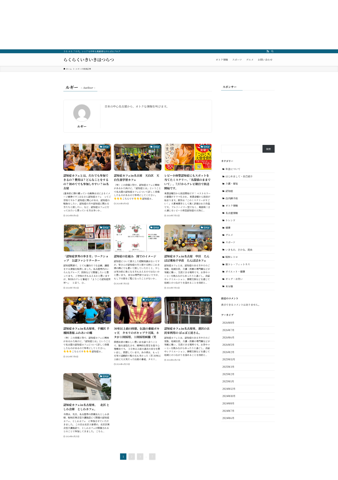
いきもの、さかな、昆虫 (239, 249)
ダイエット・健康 (235, 271)
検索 (268, 149)
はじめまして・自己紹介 (239, 176)
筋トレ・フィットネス (238, 264)
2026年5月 (228, 344)
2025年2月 (228, 374)
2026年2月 (228, 352)
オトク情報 (232, 205)
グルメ (229, 235)
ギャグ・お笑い (234, 279)
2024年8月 (228, 403)
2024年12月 (228, 388)
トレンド (230, 220)
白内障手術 (232, 198)
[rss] (267, 51)
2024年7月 (228, 410)
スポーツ (230, 242)
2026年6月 (228, 337)
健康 (228, 227)
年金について (233, 169)
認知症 (229, 191)
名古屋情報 (232, 213)
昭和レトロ (232, 257)
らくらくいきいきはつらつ (88, 59)
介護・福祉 (232, 183)
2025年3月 (228, 366)
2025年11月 (228, 359)
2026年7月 (228, 330)
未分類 (229, 286)
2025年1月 (228, 381)
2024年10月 (228, 396)
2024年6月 (228, 418)
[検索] (272, 51)
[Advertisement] (105, 24)
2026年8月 (228, 322)
